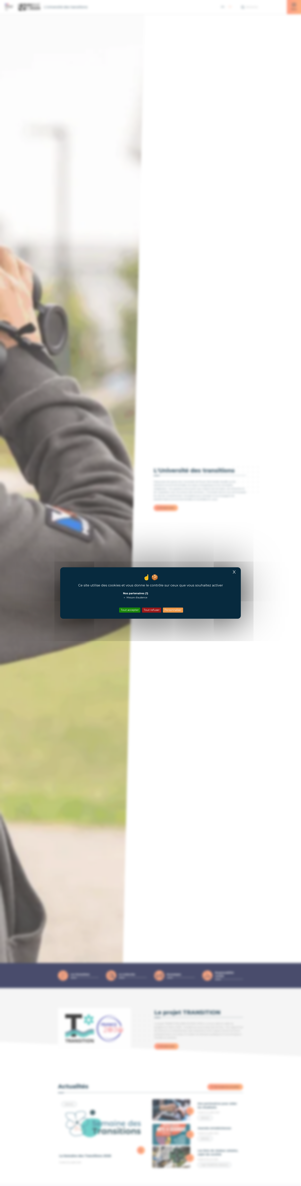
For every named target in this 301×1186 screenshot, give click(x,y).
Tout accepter (130, 610)
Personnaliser (173, 610)
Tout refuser (152, 610)
